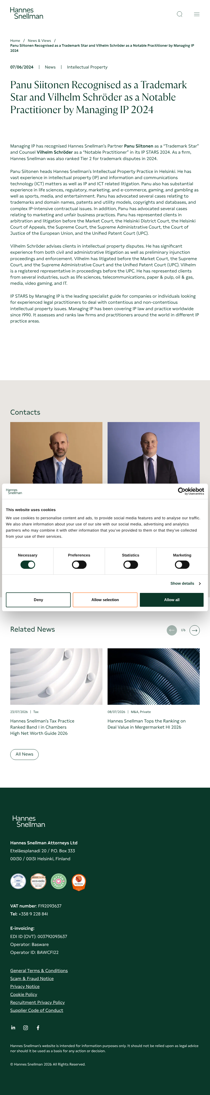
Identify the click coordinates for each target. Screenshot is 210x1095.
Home (15, 41)
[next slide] (195, 630)
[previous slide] (172, 630)
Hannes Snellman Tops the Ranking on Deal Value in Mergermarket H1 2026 (147, 724)
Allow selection (105, 600)
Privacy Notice (24, 986)
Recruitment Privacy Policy (37, 1002)
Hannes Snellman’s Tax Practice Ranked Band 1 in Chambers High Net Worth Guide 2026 (42, 727)
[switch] (79, 563)
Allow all (172, 600)
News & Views (39, 41)
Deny (38, 600)
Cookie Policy (23, 994)
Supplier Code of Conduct (36, 1010)
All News (25, 754)
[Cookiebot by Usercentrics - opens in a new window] (181, 491)
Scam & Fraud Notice (32, 978)
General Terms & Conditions (39, 970)
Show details (182, 583)
